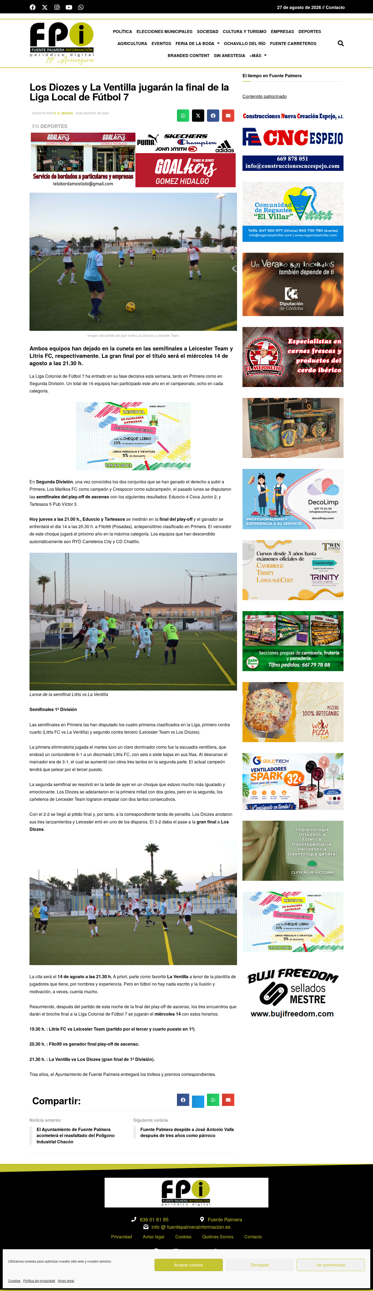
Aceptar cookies (188, 1265)
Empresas (282, 31)
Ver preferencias (330, 1265)
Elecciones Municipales (165, 31)
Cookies (14, 1280)
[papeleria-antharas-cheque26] (133, 435)
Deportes (309, 31)
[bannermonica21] (293, 498)
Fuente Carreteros (293, 43)
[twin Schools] (293, 569)
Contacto (253, 1236)
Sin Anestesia (229, 55)
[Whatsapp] (81, 7)
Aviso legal (66, 1280)
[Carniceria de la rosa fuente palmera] (293, 356)
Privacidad (121, 1236)
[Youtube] (69, 7)
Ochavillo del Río (245, 43)
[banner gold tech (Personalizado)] (293, 781)
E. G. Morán (63, 113)
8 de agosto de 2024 (92, 113)
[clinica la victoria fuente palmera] (293, 850)
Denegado (260, 1265)
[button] (340, 43)
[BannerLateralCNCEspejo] (293, 140)
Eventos (161, 43)
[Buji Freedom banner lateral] (293, 992)
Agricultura (132, 43)
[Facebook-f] (33, 7)
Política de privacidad (39, 1280)
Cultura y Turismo (245, 31)
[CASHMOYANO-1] (293, 640)
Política (122, 31)
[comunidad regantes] (293, 211)
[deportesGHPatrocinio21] (133, 159)
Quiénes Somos (217, 1236)
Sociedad (207, 31)
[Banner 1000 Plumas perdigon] (293, 427)
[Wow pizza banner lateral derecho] (293, 711)
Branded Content (188, 55)
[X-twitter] (45, 7)
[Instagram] (57, 7)
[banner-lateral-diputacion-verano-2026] (293, 284)
